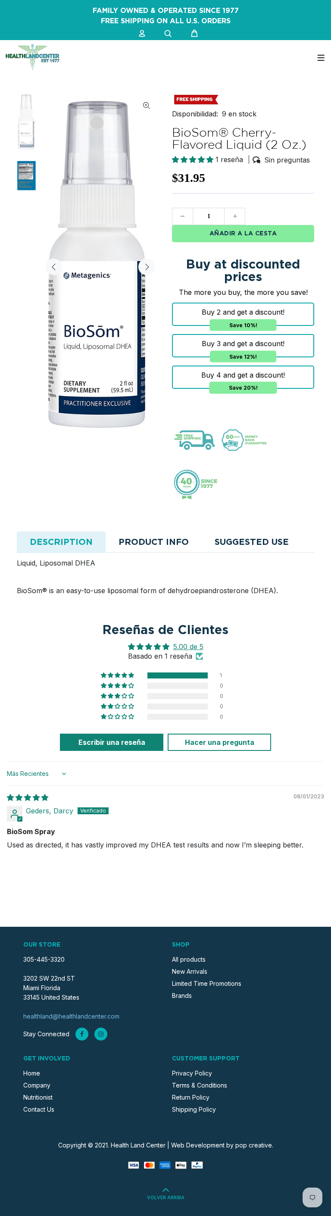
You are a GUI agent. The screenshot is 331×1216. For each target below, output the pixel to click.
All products (189, 959)
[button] (193, 159)
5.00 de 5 (188, 646)
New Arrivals (189, 971)
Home (31, 1073)
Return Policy (190, 1097)
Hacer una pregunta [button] (219, 742)
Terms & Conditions (199, 1085)
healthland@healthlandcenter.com (71, 1016)
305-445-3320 (44, 959)
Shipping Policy (194, 1109)
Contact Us (38, 1109)
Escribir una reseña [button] (111, 742)
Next (146, 267)
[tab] (61, 542)
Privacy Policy (192, 1073)
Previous (54, 267)
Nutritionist (38, 1097)
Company (36, 1085)
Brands (182, 995)
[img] (27, 797)
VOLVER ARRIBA (165, 1198)
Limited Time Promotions (206, 983)
